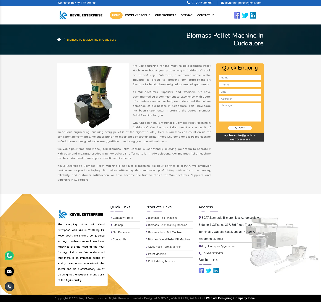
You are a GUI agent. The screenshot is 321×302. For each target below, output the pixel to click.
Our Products (165, 15)
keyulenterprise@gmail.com (242, 2)
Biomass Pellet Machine (162, 217)
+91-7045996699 (201, 2)
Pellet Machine (156, 253)
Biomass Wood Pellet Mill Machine (168, 239)
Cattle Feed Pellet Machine (164, 246)
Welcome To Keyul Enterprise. (77, 2)
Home (116, 15)
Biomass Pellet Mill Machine (164, 232)
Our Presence (121, 232)
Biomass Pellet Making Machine (167, 224)
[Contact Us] (9, 286)
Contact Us (205, 15)
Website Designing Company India (230, 298)
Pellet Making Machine (161, 261)
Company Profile (137, 15)
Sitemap (186, 15)
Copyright (61, 298)
